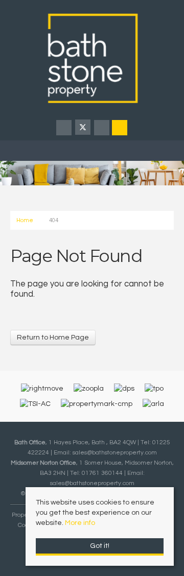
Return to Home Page (53, 337)
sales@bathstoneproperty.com (115, 452)
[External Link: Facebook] (64, 128)
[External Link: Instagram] (102, 128)
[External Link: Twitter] (83, 128)
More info (80, 522)
